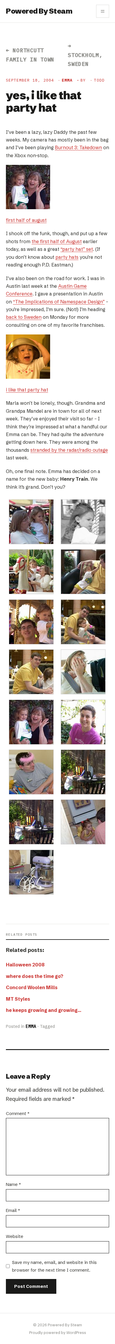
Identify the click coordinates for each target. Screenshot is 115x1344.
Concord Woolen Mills (32, 987)
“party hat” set (76, 249)
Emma (67, 80)
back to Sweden (24, 317)
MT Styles (18, 999)
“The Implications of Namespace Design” (59, 302)
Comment (17, 1113)
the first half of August (57, 241)
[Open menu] (102, 11)
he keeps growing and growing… (43, 1010)
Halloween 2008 (25, 965)
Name (13, 1184)
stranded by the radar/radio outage (69, 450)
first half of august (26, 220)
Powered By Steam (39, 11)
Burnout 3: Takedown (78, 147)
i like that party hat (27, 390)
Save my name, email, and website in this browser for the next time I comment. (54, 1266)
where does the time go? (34, 976)
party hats (66, 257)
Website (14, 1236)
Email (13, 1210)
